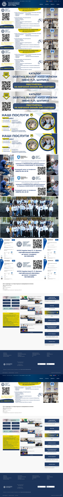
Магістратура (6, 300)
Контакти (26, 375)
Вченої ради (53, 300)
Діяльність (52, 4)
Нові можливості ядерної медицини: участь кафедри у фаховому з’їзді (38, 318)
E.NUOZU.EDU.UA (20, 475)
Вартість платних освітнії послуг (51, 329)
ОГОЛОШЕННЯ (11, 313)
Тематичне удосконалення (15, 425)
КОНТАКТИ (48, 475)
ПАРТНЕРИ (48, 356)
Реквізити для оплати (16, 375)
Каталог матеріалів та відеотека (50, 336)
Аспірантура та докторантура (6, 425)
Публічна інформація (22, 375)
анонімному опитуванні (55, 344)
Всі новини (31, 332)
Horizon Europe (29, 328)
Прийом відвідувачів (5, 372)
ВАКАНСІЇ (48, 355)
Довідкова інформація (11, 372)
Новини (58, 4)
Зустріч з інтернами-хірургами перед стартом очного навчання (28, 323)
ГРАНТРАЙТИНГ (34, 355)
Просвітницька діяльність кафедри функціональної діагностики (28, 437)
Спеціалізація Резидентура (15, 305)
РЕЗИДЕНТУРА (19, 355)
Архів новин (16, 372)
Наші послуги (4, 375)
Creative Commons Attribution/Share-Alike (26, 369)
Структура (47, 4)
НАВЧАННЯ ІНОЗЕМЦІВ (6, 356)
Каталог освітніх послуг (10, 375)
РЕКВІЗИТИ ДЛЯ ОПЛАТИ (35, 475)
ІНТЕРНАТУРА (5, 475)
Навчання (41, 4)
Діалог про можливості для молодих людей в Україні (34, 315)
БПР (6, 305)
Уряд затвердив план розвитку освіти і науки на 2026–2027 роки (38, 299)
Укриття (30, 375)
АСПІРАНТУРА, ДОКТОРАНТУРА (7, 355)
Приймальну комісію (54, 445)
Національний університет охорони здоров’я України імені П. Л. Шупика (14, 4)
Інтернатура (15, 300)
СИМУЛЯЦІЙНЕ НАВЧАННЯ (21, 356)
